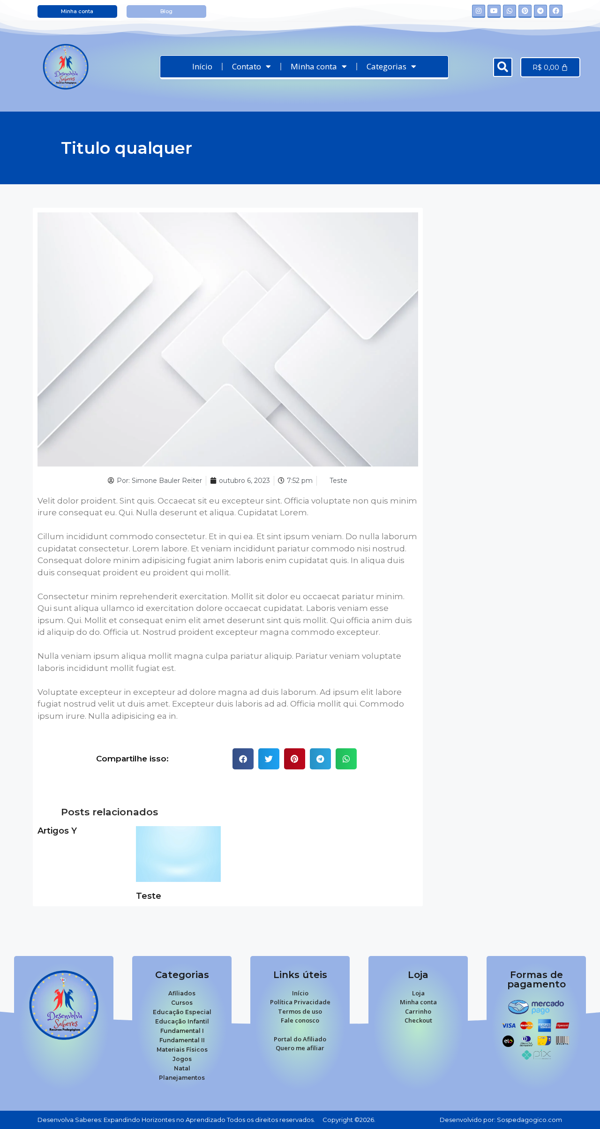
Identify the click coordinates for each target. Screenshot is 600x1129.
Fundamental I (182, 1030)
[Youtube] (494, 11)
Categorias (386, 66)
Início (202, 66)
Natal (182, 1068)
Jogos (182, 1058)
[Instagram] (478, 11)
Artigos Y (57, 831)
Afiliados (181, 993)
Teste (338, 480)
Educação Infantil (182, 1021)
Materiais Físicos (182, 1049)
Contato (246, 66)
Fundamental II (182, 1040)
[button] (502, 67)
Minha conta (314, 66)
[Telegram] (540, 11)
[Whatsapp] (509, 11)
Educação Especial (182, 1012)
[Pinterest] (525, 11)
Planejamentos (182, 1077)
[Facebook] (555, 11)
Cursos (182, 1002)
